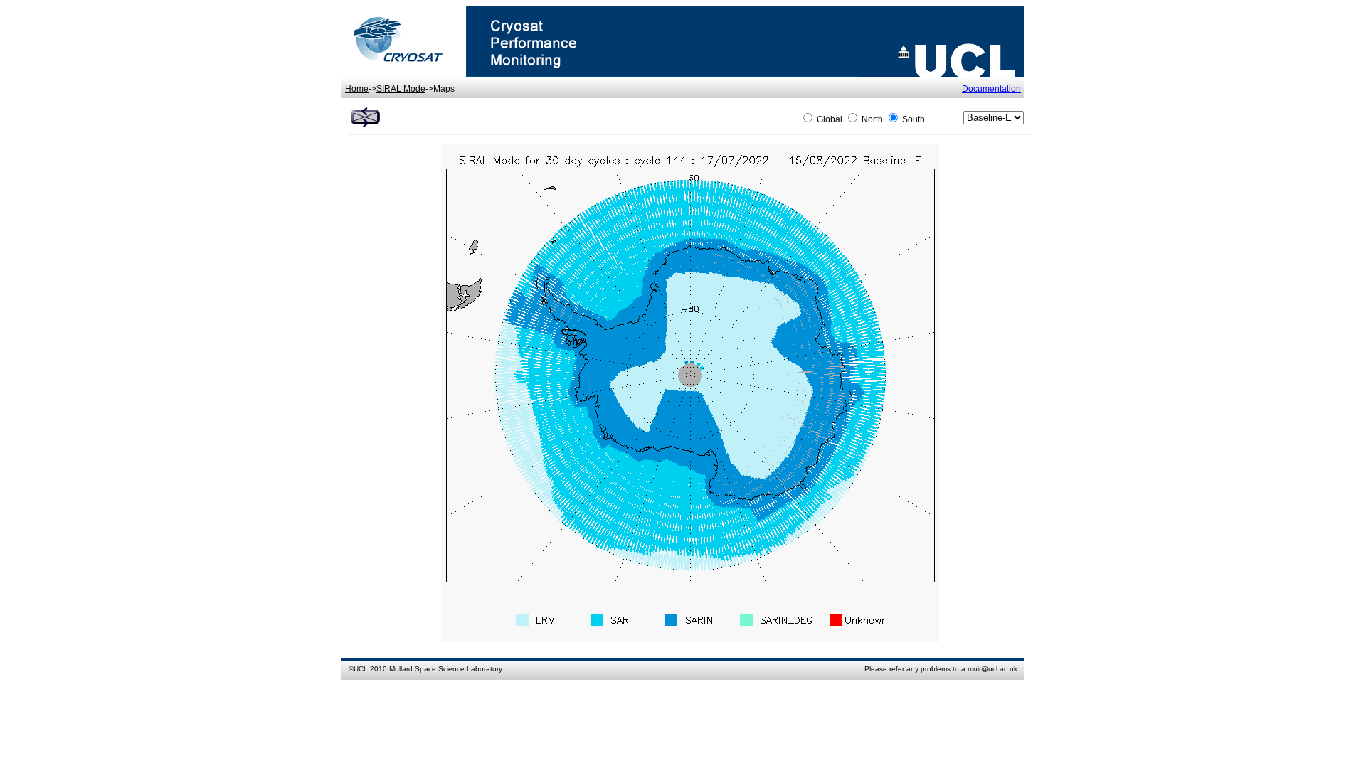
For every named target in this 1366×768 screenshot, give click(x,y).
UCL (361, 669)
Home (357, 89)
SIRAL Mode (400, 89)
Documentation (991, 89)
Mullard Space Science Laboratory (445, 669)
